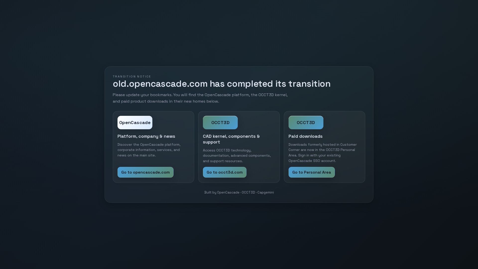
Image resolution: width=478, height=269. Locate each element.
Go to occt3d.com (225, 172)
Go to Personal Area (311, 172)
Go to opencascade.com (145, 172)
